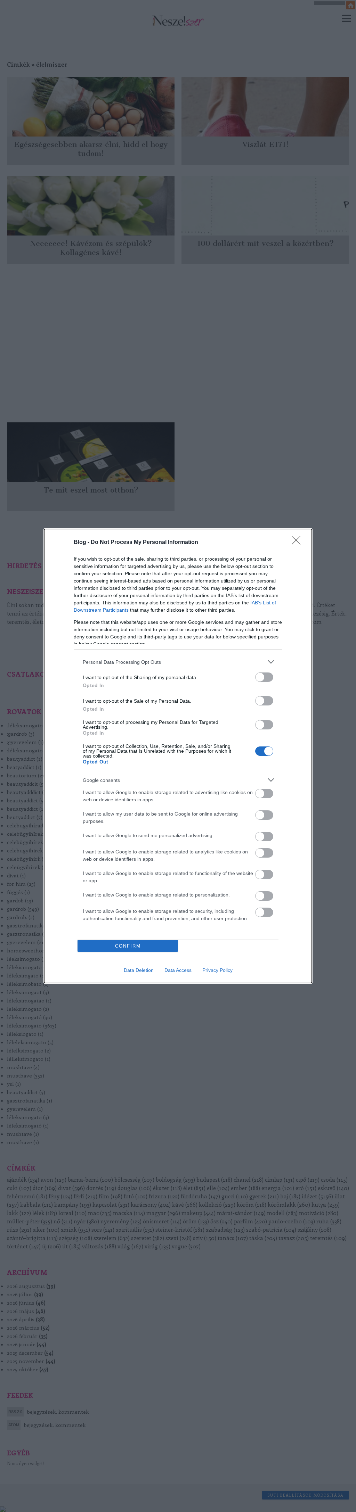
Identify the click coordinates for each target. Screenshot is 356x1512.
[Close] (298, 542)
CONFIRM (128, 946)
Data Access (178, 970)
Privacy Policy (217, 970)
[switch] (264, 677)
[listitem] (178, 662)
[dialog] (178, 756)
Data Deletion (139, 970)
